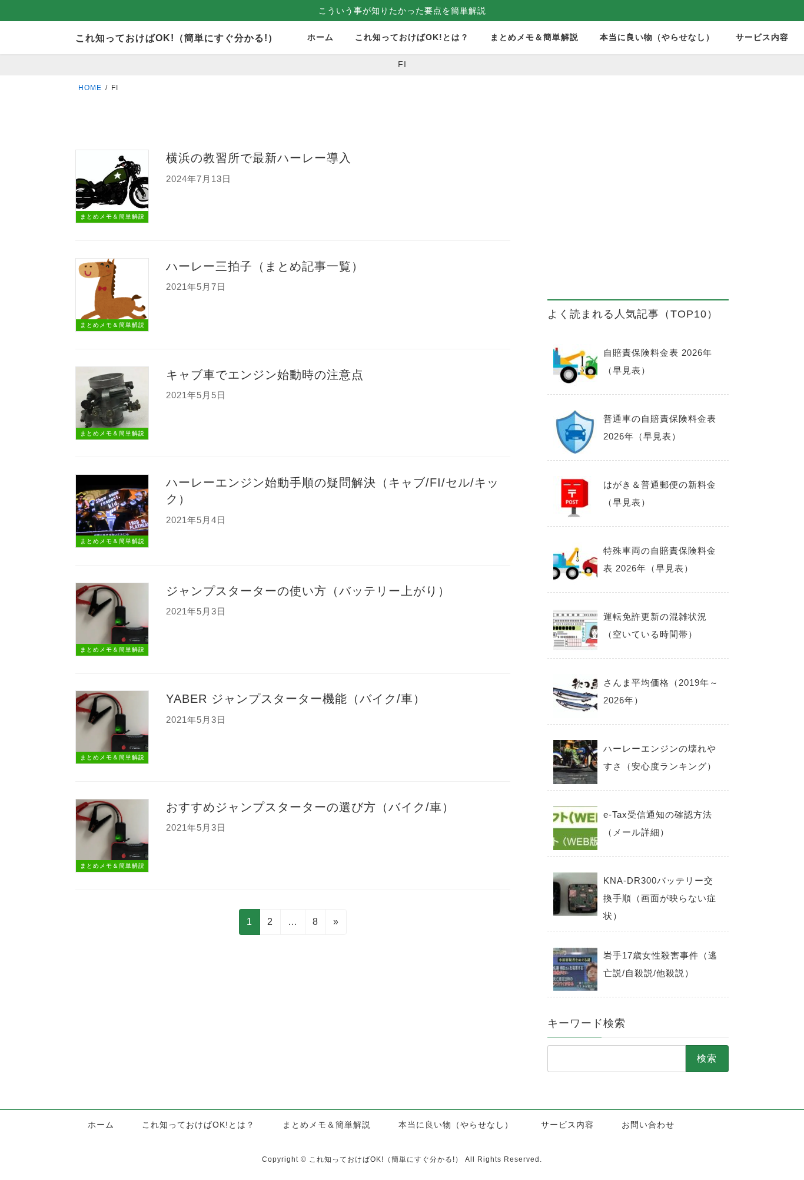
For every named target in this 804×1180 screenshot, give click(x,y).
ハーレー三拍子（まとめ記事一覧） (265, 266)
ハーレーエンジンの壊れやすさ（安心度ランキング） (659, 757)
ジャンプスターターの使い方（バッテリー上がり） (308, 590)
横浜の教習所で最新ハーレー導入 (258, 157)
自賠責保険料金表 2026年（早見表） (657, 361)
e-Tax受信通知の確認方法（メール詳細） (657, 823)
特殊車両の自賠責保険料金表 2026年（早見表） (659, 559)
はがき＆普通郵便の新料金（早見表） (659, 493)
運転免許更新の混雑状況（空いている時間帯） (655, 625)
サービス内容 (567, 1124)
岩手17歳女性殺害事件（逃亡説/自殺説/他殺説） (660, 964)
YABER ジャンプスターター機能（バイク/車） (296, 698)
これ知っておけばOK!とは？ (198, 1124)
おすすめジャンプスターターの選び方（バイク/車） (310, 807)
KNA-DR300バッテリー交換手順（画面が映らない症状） (659, 898)
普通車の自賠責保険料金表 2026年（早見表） (659, 427)
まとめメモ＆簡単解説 (327, 1124)
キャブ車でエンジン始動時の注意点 (265, 374)
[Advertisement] (638, 206)
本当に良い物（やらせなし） (455, 1124)
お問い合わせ (648, 1124)
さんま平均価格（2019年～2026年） (661, 691)
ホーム (101, 1124)
